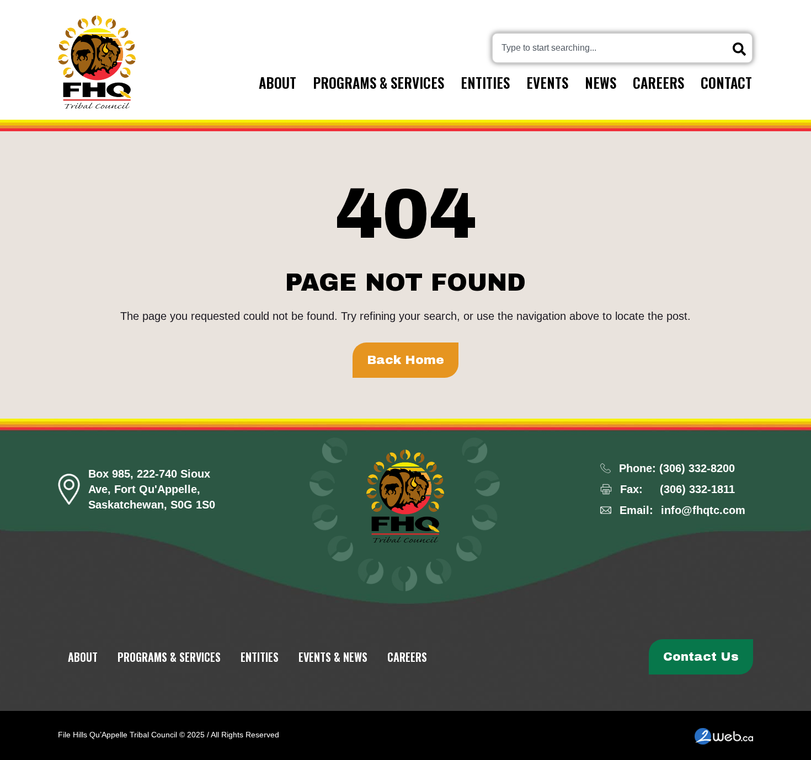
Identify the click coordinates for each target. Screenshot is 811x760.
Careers (658, 82)
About (277, 82)
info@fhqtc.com (703, 510)
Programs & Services (378, 82)
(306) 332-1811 (697, 489)
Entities (485, 82)
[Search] (741, 49)
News (600, 82)
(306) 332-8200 (697, 468)
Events (547, 82)
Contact (726, 82)
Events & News (332, 657)
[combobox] (622, 48)
